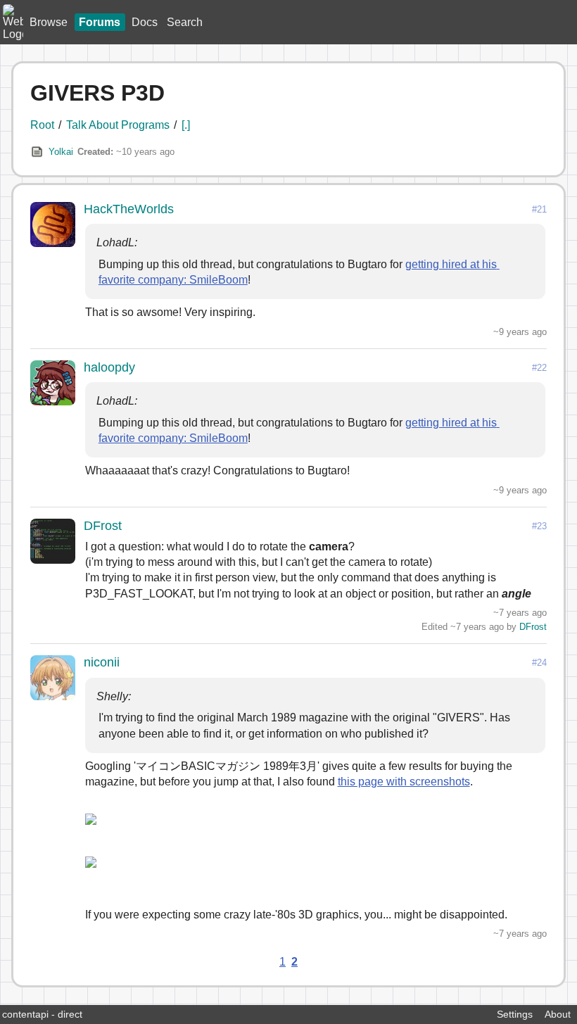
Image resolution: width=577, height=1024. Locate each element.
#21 (539, 209)
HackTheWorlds (129, 209)
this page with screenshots (404, 782)
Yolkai (61, 151)
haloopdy (109, 367)
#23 (539, 526)
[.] (186, 125)
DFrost (103, 526)
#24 (539, 662)
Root (42, 125)
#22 (539, 367)
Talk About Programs (118, 125)
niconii (102, 662)
